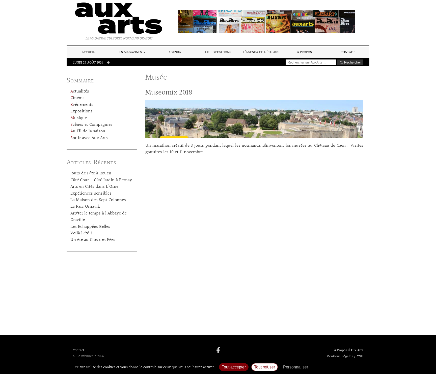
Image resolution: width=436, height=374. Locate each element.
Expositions (81, 111)
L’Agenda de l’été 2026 (261, 52)
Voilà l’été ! (81, 233)
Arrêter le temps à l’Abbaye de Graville (98, 217)
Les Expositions (218, 52)
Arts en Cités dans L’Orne (94, 186)
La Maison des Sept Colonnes (98, 200)
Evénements (81, 105)
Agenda (175, 52)
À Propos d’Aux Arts (348, 350)
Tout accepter (234, 367)
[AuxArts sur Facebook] (218, 351)
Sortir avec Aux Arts (89, 138)
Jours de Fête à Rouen (90, 173)
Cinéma (77, 98)
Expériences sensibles (91, 193)
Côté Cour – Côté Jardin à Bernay (101, 180)
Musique (78, 118)
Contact (348, 52)
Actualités (79, 91)
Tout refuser (264, 367)
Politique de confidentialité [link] (338, 367)
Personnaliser (295, 367)
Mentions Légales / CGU (344, 356)
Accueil (88, 52)
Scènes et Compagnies (91, 124)
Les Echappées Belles (90, 226)
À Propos (304, 52)
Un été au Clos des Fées (92, 239)
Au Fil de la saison (87, 131)
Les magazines (130, 52)
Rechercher (352, 62)
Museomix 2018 (168, 92)
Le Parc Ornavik (85, 206)
